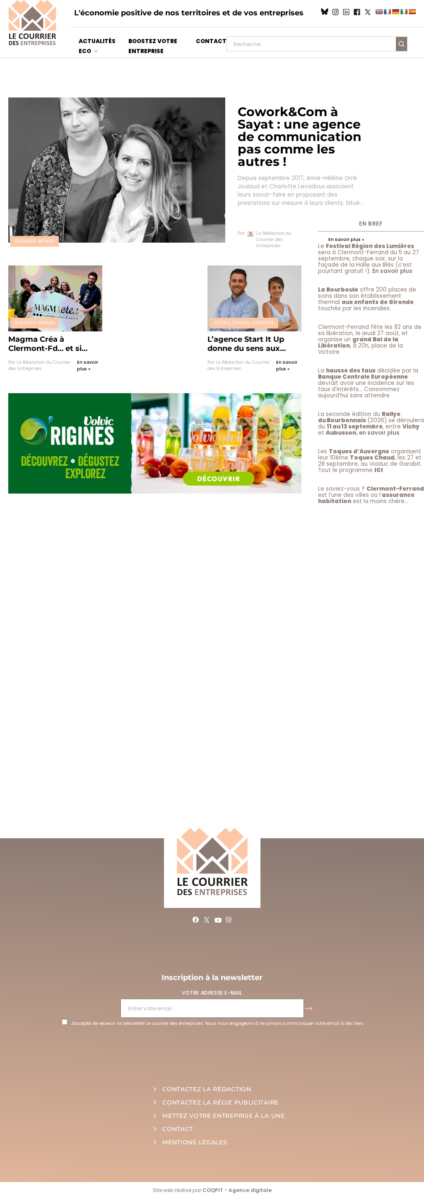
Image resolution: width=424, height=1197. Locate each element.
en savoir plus (379, 433)
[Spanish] (412, 11)
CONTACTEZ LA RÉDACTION (206, 1089)
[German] (395, 11)
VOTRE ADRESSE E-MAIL (212, 992)
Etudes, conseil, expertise (244, 323)
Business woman (34, 241)
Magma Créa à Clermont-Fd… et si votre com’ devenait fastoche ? (47, 344)
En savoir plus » (87, 365)
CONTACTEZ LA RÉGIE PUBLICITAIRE (220, 1102)
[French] (387, 11)
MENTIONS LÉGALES (194, 1142)
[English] (379, 11)
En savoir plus (392, 271)
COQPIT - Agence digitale (237, 1190)
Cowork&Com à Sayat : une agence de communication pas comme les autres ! (299, 136)
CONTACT (211, 41)
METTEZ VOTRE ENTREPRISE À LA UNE (223, 1115)
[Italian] (403, 11)
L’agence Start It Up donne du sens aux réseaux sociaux (245, 344)
